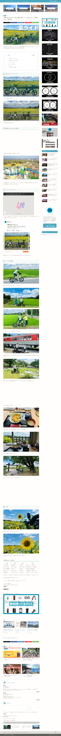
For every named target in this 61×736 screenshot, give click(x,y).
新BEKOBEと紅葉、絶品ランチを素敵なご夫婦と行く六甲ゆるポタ (8, 630)
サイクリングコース (12, 62)
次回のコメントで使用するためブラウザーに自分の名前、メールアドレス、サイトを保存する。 (21, 712)
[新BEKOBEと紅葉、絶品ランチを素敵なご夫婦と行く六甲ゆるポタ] (8, 624)
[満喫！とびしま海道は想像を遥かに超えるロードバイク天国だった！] (33, 624)
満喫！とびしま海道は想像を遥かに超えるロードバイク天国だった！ (33, 630)
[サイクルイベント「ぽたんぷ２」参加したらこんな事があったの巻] (21, 624)
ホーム (6, 1)
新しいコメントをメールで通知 (10, 718)
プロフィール (12, 1)
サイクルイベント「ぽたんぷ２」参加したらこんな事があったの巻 (20, 630)
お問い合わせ (25, 1)
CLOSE (33, 55)
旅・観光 (5, 15)
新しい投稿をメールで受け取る (10, 720)
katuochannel (8, 694)
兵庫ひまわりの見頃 (13, 67)
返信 (38, 691)
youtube (19, 1)
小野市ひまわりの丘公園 (13, 60)
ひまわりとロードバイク (13, 58)
